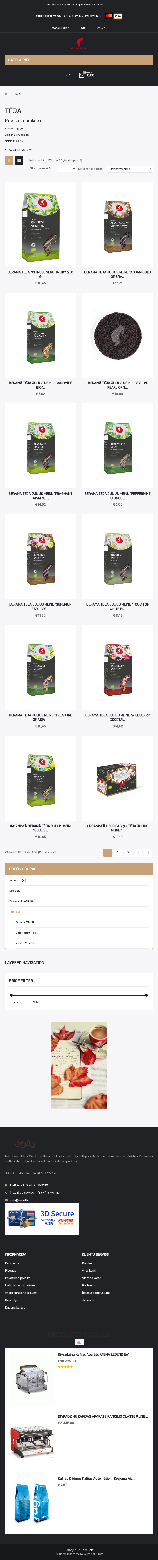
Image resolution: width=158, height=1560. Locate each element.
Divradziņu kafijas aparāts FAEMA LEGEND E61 (93, 1354)
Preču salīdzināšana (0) (18, 150)
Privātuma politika (17, 1278)
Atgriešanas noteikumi (21, 1293)
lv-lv (100, 27)
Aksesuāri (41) (17, 880)
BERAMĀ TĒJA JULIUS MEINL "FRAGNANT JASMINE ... (40, 496)
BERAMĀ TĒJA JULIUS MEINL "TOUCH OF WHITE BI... (117, 606)
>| (148, 852)
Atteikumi (89, 1270)
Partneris (88, 1285)
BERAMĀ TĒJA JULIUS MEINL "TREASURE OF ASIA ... (40, 717)
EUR (82, 27)
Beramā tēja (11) (25, 922)
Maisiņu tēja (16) (25, 943)
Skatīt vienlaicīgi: (41, 168)
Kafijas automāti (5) (21, 901)
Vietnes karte (91, 1278)
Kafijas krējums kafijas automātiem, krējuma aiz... (96, 1479)
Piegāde (10, 1270)
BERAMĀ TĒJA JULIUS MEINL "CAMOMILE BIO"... (40, 385)
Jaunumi (88, 1300)
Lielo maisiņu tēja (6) (28, 932)
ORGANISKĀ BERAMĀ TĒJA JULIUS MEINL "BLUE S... (40, 828)
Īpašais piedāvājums (96, 1293)
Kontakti (88, 1263)
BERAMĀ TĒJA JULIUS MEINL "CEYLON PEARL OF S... (117, 385)
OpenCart (87, 1550)
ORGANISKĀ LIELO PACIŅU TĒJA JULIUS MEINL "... (117, 828)
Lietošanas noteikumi (20, 1285)
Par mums (12, 1263)
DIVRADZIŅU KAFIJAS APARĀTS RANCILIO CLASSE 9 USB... (103, 1416)
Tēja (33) (14, 911)
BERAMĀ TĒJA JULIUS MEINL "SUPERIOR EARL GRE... (40, 606)
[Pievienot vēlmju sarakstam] (70, 188)
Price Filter (21, 981)
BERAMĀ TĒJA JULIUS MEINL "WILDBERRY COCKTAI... (117, 717)
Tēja (17, 94)
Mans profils (60, 27)
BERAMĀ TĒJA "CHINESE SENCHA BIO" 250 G (40, 274)
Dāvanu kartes (15, 1307)
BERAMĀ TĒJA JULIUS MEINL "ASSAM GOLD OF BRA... (117, 274)
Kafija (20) (15, 890)
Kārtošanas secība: (90, 169)
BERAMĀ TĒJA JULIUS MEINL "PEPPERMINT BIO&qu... (118, 496)
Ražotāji (11, 1300)
